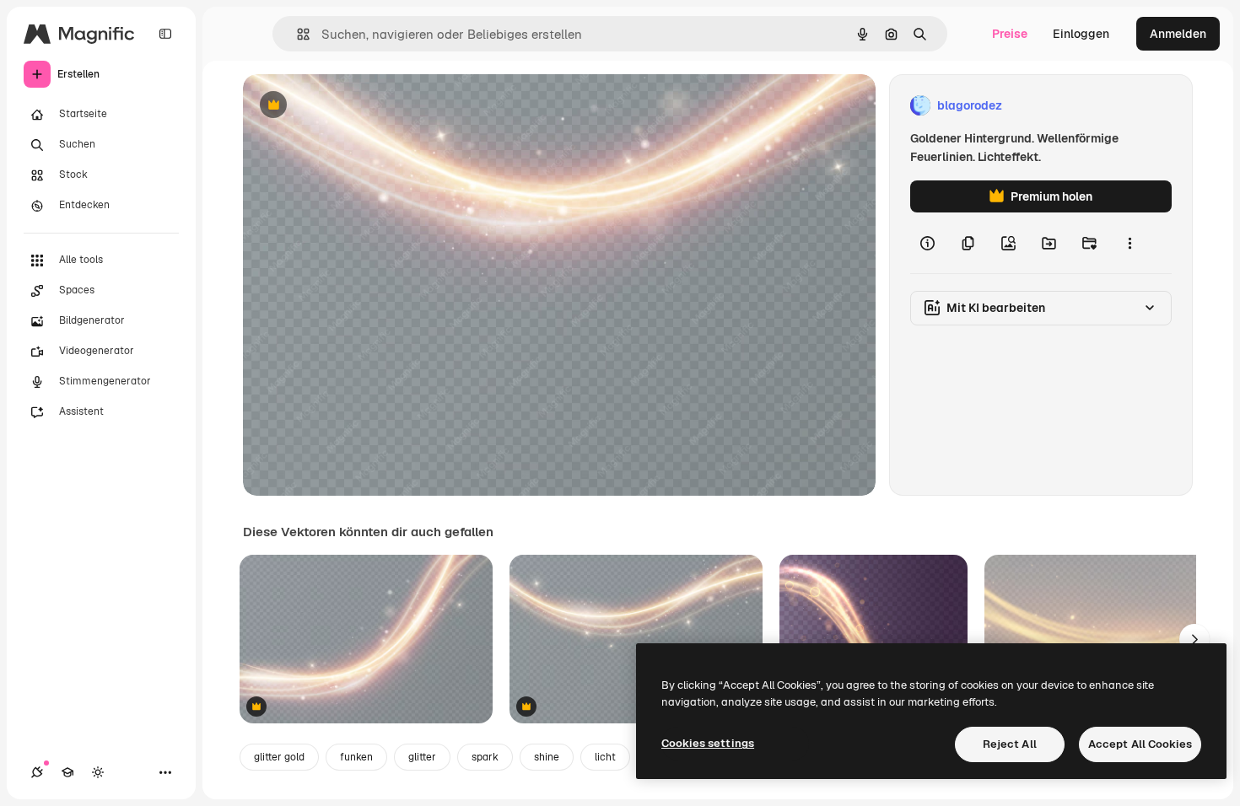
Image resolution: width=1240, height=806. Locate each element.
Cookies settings (707, 743)
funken (356, 757)
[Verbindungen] (37, 772)
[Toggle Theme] (97, 772)
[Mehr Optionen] (1129, 243)
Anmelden (1178, 33)
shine (546, 757)
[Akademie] (67, 772)
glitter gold (279, 757)
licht (605, 757)
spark (485, 757)
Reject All (1010, 744)
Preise (1009, 33)
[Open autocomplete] (296, 34)
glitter (422, 757)
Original (351, 106)
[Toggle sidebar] (165, 33)
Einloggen (1081, 33)
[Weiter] (1194, 639)
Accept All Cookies (1140, 744)
